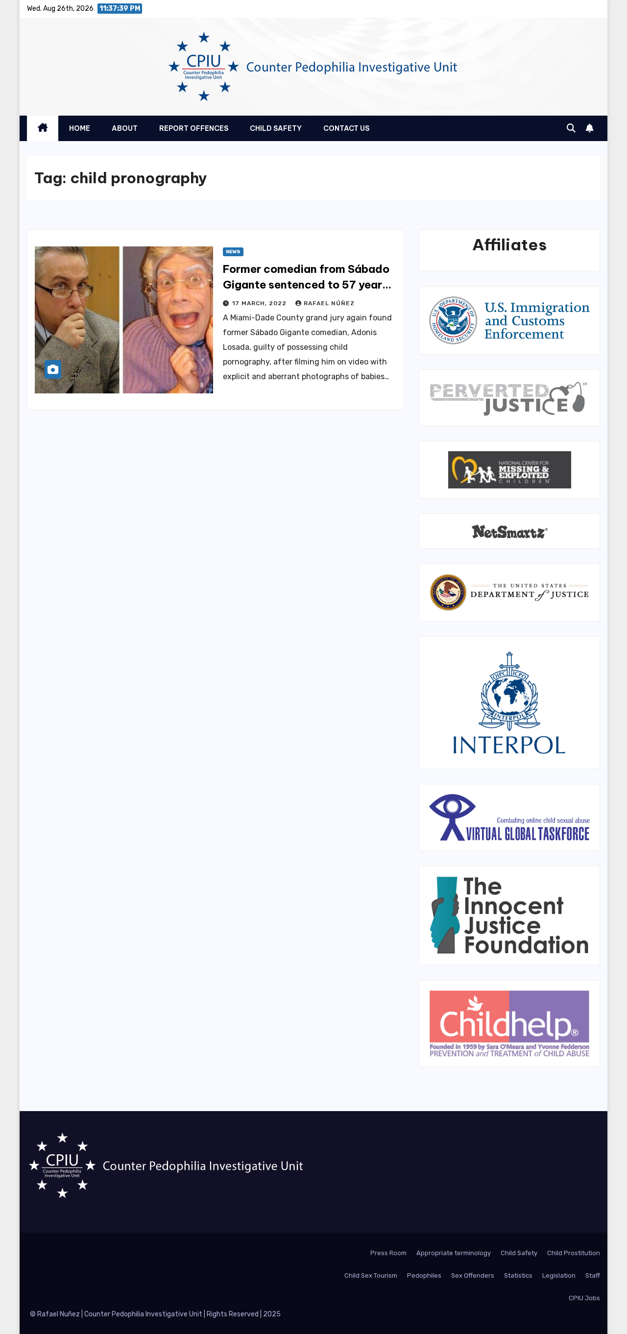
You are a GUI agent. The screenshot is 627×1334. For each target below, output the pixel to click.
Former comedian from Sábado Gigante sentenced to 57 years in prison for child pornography (306, 284)
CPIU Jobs (584, 1298)
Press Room (388, 1253)
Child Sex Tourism (370, 1275)
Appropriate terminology (453, 1253)
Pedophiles (424, 1275)
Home (79, 128)
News (233, 252)
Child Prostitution (573, 1253)
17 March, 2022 (260, 303)
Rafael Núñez (329, 303)
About (125, 128)
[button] (571, 128)
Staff (592, 1275)
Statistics (518, 1275)
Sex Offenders (472, 1275)
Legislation (559, 1275)
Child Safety (276, 128)
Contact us (346, 128)
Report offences (193, 128)
